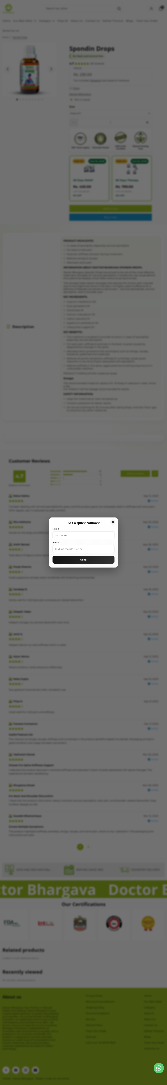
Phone (56, 542)
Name (56, 528)
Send (83, 559)
